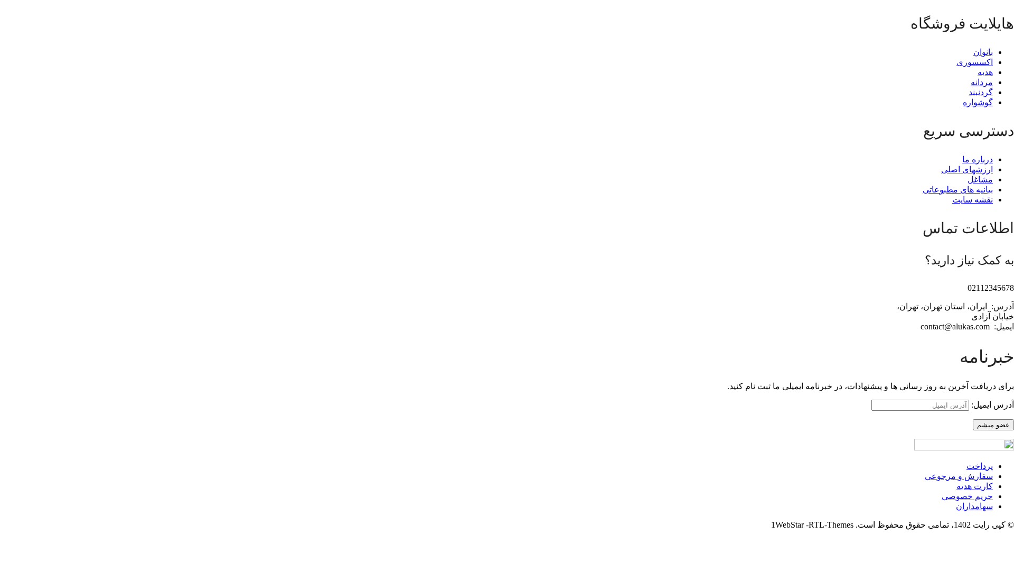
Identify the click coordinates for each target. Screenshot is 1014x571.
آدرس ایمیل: (991, 404)
